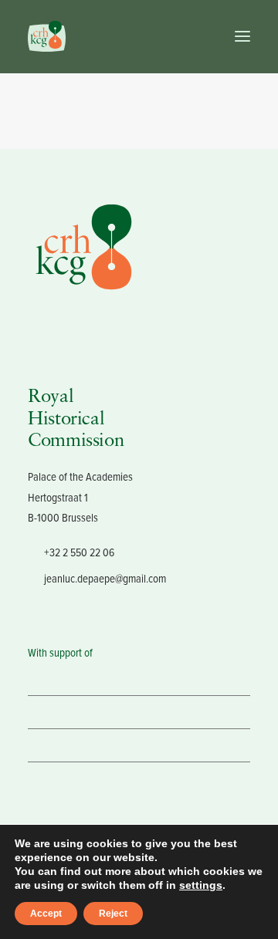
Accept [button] (46, 913)
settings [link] (200, 885)
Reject (113, 913)
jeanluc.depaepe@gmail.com (105, 578)
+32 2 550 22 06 (79, 552)
